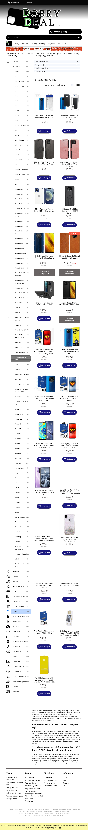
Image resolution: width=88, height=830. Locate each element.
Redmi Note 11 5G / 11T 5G (21, 215)
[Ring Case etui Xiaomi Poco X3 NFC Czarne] (44, 289)
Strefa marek (17, 652)
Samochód (16, 631)
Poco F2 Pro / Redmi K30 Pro (21, 318)
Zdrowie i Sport (18, 672)
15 (15, 76)
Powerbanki (16, 621)
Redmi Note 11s (20, 209)
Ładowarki (16, 601)
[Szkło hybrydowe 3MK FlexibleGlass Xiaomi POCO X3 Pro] (69, 430)
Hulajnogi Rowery (18, 586)
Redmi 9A (18, 439)
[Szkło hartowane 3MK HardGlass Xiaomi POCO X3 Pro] (69, 383)
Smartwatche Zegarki (19, 641)
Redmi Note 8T (19, 268)
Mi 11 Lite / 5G (19, 140)
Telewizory (16, 662)
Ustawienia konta (50, 786)
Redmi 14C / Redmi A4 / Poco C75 (21, 390)
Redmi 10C (18, 419)
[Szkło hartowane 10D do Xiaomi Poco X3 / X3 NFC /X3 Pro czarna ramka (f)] (69, 618)
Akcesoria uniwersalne (19, 547)
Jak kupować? (30, 777)
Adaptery (16, 571)
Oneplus (17, 522)
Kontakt (65, 783)
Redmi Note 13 (19, 189)
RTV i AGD (16, 626)
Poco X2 (17, 365)
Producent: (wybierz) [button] (41, 62)
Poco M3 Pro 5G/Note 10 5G (19, 336)
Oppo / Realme (19, 527)
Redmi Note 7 (19, 288)
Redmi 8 (17, 448)
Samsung (18, 537)
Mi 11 (16, 130)
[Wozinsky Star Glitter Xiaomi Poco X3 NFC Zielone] (44, 571)
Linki (64, 786)
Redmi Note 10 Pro (21, 238)
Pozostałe (18, 463)
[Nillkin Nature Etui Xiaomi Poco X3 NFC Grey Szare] (44, 242)
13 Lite (17, 96)
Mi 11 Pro (18, 145)
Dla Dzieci (16, 576)
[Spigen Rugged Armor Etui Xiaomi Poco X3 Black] (69, 289)
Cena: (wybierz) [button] (40, 71)
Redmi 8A (18, 453)
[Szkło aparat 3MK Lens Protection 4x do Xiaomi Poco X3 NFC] (44, 383)
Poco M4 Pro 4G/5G (21, 330)
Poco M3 (17, 342)
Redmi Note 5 (19, 298)
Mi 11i (17, 135)
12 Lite (17, 116)
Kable (14, 591)
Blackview (18, 478)
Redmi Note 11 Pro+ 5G (21, 232)
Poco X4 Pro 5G (20, 352)
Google (17, 497)
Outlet (15, 611)
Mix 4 (16, 184)
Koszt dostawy (11, 790)
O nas (65, 777)
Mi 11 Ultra (18, 150)
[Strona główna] (34, 17)
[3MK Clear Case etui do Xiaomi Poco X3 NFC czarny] (69, 102)
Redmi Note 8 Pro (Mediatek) (20, 274)
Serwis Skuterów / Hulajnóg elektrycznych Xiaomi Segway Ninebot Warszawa (34, 794)
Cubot (17, 488)
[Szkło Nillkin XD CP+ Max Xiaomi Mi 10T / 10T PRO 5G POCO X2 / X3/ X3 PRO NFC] (69, 477)
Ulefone (17, 542)
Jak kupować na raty (32, 780)
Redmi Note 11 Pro (21, 226)
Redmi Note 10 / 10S (21, 243)
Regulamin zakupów (32, 788)
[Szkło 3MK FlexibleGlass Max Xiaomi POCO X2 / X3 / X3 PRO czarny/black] (44, 336)
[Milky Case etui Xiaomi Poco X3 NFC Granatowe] (44, 196)
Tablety (15, 657)
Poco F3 (17, 312)
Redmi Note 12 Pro (21, 204)
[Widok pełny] (78, 85)
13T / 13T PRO (19, 86)
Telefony (15, 61)
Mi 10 (16, 165)
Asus (16, 473)
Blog (64, 780)
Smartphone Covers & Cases (21, 565)
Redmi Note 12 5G (20, 194)
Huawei (17, 502)
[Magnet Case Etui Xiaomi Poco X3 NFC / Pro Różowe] (69, 149)
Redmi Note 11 (19, 221)
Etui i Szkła (16, 66)
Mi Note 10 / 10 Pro (21, 169)
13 (15, 91)
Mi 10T (17, 155)
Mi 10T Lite (18, 160)
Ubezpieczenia (11, 799)
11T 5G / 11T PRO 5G (21, 125)
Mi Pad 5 (17, 179)
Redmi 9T (18, 429)
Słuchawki (16, 637)
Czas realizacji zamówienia (11, 778)
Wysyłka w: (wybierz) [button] (41, 68)
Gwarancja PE (30, 801)
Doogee (17, 493)
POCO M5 (18, 325)
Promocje (16, 692)
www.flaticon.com (45, 815)
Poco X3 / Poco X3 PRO (20, 358)
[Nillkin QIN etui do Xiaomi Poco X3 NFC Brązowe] (69, 242)
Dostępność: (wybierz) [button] (42, 65)
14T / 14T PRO (19, 81)
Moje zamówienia (50, 780)
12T (16, 106)
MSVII (17, 559)
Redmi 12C (18, 409)
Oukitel (17, 532)
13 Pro (17, 101)
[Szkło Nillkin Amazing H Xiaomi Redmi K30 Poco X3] (44, 477)
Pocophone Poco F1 (21, 374)
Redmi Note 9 (19, 263)
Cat (16, 483)
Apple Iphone (19, 468)
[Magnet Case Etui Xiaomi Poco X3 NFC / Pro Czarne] (44, 149)
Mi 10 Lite (18, 458)
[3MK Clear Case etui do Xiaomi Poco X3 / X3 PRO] (44, 102)
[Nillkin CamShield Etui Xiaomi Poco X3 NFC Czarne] (69, 196)
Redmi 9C (18, 434)
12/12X (17, 120)
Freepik (35, 815)
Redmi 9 (17, 443)
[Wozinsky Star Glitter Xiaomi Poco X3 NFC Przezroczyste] (69, 524)
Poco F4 (17, 308)
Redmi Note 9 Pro (20, 253)
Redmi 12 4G (19, 414)
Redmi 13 (18, 397)
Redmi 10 (18, 424)
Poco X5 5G (18, 347)
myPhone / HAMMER (21, 517)
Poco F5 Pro (19, 303)
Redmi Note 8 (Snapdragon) (19, 282)
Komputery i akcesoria (20, 596)
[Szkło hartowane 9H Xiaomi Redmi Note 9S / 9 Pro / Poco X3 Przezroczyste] (44, 430)
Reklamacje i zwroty (13, 793)
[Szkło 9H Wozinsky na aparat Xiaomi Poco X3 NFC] (69, 336)
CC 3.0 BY (61, 815)
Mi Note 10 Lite (20, 174)
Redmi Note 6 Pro (20, 293)
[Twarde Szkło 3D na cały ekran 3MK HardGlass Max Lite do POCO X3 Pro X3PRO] (44, 524)
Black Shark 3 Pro (20, 379)
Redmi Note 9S (19, 258)
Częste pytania (30, 783)
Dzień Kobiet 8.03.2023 (20, 677)
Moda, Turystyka (18, 606)
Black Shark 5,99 (20, 384)
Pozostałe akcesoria (21, 554)
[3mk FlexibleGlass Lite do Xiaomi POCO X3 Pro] (44, 618)
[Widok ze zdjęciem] (72, 85)
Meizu (17, 512)
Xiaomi (17, 71)
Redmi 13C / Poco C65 (20, 403)
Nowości (15, 687)
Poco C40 (18, 370)
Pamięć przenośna (19, 616)
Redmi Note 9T (19, 248)
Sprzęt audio (17, 646)
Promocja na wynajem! (20, 682)
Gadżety (15, 581)
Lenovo (17, 507)
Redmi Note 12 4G (20, 199)
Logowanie (48, 777)
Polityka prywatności (33, 786)
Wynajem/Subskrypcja (14, 796)
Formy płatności (12, 787)
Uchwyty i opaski (18, 666)
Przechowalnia (49, 783)
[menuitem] (16, 43)
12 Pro (17, 111)
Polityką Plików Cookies (50, 825)
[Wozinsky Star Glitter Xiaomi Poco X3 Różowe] (69, 571)
